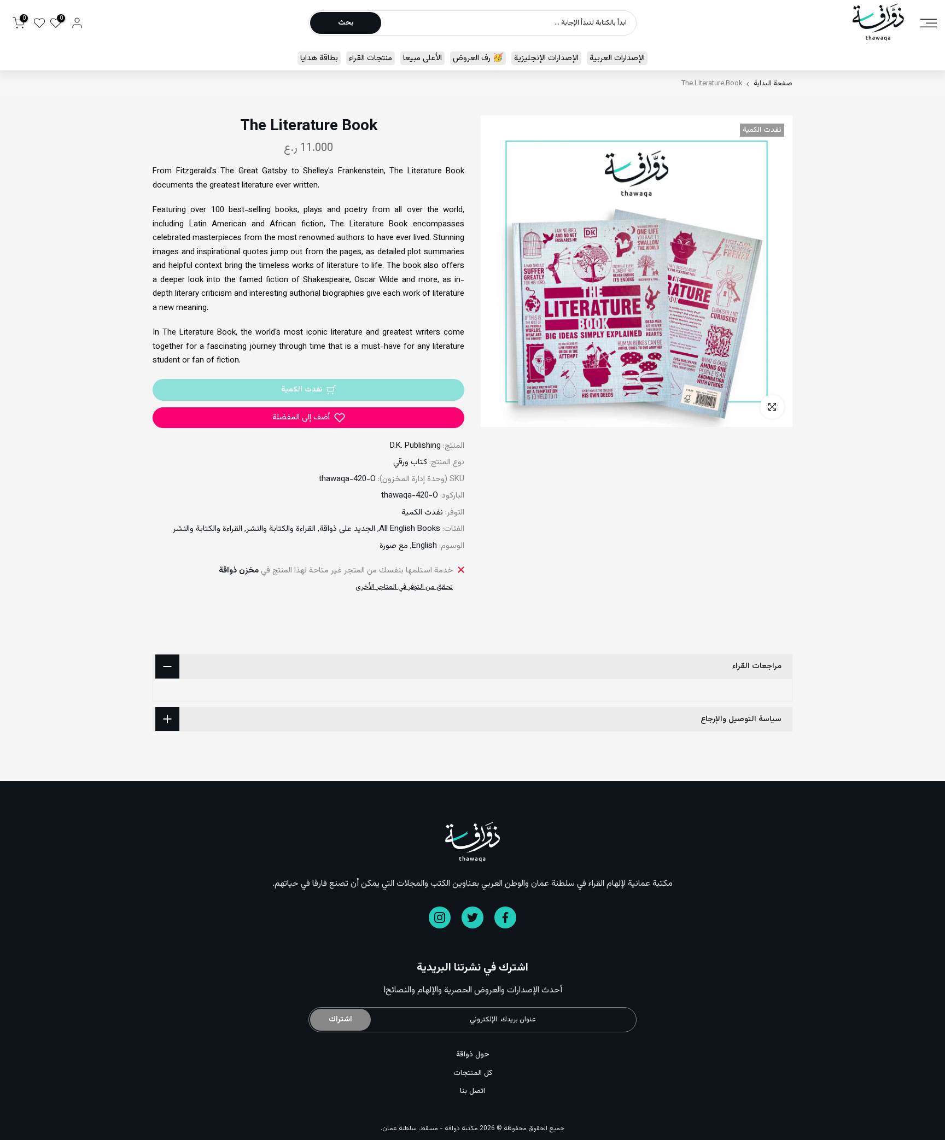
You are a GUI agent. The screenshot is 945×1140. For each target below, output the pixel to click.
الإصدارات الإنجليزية (546, 58)
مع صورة (394, 546)
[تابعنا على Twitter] (472, 917)
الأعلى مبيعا (422, 58)
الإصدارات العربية (617, 58)
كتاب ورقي (410, 462)
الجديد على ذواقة (347, 529)
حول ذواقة (472, 1055)
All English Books (409, 529)
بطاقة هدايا (319, 58)
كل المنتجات (472, 1073)
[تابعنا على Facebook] (505, 917)
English (424, 546)
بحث (346, 23)
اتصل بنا (472, 1091)
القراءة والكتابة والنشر (281, 529)
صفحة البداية (773, 83)
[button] (308, 417)
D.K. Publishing (415, 446)
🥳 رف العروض (478, 58)
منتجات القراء (370, 58)
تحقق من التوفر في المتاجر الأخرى (404, 587)
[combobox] (508, 23)
